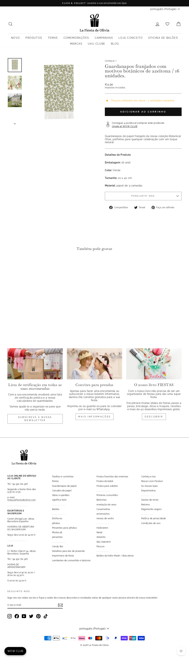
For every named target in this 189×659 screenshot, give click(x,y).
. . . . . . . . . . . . (103, 551)
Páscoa (100, 546)
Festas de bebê (105, 481)
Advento (101, 537)
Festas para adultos (107, 486)
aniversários (103, 514)
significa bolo (59, 500)
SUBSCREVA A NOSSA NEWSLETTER (35, 419)
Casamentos (103, 509)
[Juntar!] (60, 605)
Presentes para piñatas (64, 528)
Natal (99, 532)
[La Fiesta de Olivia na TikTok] (45, 616)
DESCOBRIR (154, 416)
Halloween (102, 528)
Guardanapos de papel (64, 486)
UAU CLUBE (96, 43)
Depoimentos (148, 490)
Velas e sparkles (61, 495)
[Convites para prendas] (94, 363)
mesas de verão (105, 518)
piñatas (56, 523)
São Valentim (104, 542)
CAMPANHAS (104, 37)
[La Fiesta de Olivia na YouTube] (24, 616)
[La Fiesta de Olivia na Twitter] (31, 616)
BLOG (115, 43)
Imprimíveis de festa (63, 555)
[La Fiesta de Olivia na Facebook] (17, 616)
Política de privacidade (153, 518)
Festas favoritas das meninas (112, 476)
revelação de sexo (106, 504)
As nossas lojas (149, 486)
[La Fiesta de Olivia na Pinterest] (38, 616)
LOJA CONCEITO (130, 37)
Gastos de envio (150, 500)
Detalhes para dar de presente (68, 551)
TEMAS (53, 37)
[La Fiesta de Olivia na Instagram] (9, 616)
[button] (11, 265)
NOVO (15, 37)
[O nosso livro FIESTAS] (154, 363)
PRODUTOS (33, 37)
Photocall (57, 532)
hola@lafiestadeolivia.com (21, 500)
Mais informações (94, 416)
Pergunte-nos (143, 196)
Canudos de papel (62, 490)
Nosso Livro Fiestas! (152, 481)
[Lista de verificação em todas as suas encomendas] (35, 363)
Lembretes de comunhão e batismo (71, 560)
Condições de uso (151, 523)
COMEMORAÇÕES (76, 37)
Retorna (145, 504)
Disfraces (57, 518)
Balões (55, 509)
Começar (110, 61)
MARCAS (76, 43)
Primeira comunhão (107, 495)
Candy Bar (57, 546)
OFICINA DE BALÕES (163, 37)
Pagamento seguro (151, 509)
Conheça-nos (148, 476)
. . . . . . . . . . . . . (58, 504)
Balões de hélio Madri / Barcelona (115, 555)
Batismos (102, 500)
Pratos (55, 481)
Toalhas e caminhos (63, 476)
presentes (57, 537)
